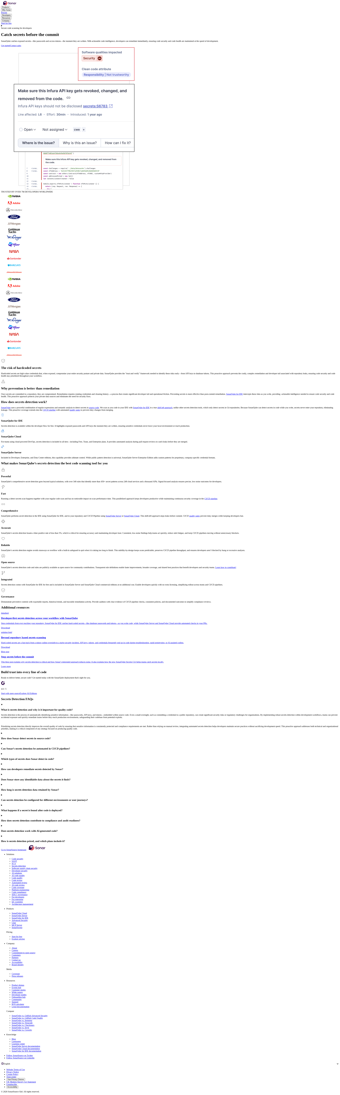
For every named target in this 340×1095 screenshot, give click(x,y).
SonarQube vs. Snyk (20, 1028)
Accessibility (17, 962)
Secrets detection (19, 866)
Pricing (4, 12)
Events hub (16, 987)
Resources (6, 18)
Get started (5, 45)
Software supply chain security (24, 868)
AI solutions (17, 873)
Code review (17, 880)
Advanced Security (20, 920)
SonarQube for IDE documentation (26, 1051)
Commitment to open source (23, 953)
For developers (18, 897)
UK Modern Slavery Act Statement (21, 1082)
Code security (17, 859)
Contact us (16, 960)
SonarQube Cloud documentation (26, 1048)
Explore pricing (18, 939)
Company (5, 21)
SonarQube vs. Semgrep (22, 1020)
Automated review (19, 883)
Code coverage (18, 887)
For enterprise (17, 899)
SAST (14, 861)
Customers (16, 955)
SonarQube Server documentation (26, 1046)
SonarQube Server (113, 516)
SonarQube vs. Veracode (22, 1023)
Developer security (19, 871)
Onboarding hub (19, 997)
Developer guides (19, 995)
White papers (17, 992)
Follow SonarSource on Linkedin (20, 1058)
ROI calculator (18, 1004)
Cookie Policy (12, 1074)
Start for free (6, 23)
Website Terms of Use (15, 1069)
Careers (15, 950)
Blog (14, 1039)
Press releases (17, 976)
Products (5, 7)
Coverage (16, 974)
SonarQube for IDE (234, 394)
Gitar (14, 923)
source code (94, 407)
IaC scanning (17, 902)
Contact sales (15, 45)
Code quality (17, 878)
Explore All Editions (28, 693)
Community (17, 999)
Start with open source (10, 693)
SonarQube (6, 407)
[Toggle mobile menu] (170, 26)
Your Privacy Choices (15, 1079)
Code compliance (19, 892)
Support (15, 1002)
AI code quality (18, 875)
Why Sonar (6, 10)
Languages (16, 1041)
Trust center (11, 1077)
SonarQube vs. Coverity (22, 1030)
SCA (14, 863)
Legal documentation (20, 1007)
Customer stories (19, 990)
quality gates (75, 410)
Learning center (18, 1044)
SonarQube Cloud (131, 516)
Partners (15, 957)
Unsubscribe (11, 1084)
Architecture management (22, 904)
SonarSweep (17, 927)
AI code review (18, 885)
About (14, 948)
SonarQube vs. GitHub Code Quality (27, 1018)
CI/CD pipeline (49, 410)
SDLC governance (19, 894)
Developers (6, 15)
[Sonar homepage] (9, 4)
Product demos (18, 985)
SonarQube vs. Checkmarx (23, 1025)
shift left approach (164, 407)
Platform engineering (20, 890)
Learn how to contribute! (225, 567)
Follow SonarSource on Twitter (19, 1055)
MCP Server (17, 925)
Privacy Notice (12, 1072)
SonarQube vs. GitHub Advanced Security (30, 1016)
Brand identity (18, 965)
